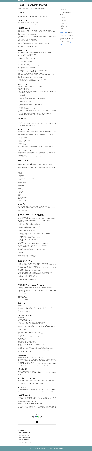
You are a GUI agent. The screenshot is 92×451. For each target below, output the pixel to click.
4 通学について (63, 20)
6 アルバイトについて (64, 23)
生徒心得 (61, 14)
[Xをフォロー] (37, 422)
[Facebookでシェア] (36, 416)
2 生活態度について (64, 17)
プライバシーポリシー (32, 448)
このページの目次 (65, 12)
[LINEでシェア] (38, 416)
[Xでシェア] (33, 416)
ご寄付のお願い (43, 448)
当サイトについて (49, 448)
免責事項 (38, 448)
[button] (41, 416)
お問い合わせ (61, 448)
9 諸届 (62, 28)
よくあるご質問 (55, 448)
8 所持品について (64, 26)
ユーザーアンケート (63, 32)
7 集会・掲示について (64, 25)
